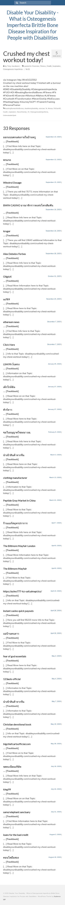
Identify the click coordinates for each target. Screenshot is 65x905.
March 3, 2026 (55, 455)
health (5, 112)
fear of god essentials (14, 656)
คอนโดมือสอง (11, 857)
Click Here (9, 344)
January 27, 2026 (54, 386)
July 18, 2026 (56, 766)
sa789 (6, 299)
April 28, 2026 (56, 610)
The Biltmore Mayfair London (19, 545)
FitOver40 (57, 108)
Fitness (43, 66)
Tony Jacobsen (13, 66)
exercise (42, 108)
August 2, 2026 (55, 834)
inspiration (12, 112)
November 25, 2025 (53, 299)
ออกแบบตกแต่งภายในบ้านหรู (19, 137)
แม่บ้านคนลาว (11, 633)
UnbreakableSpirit (9, 115)
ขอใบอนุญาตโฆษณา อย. (17, 432)
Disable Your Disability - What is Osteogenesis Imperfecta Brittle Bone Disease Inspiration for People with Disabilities (33, 25)
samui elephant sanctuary (16, 812)
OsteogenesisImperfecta (39, 112)
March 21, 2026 (55, 500)
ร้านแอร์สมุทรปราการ (15, 523)
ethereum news (11, 321)
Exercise (35, 66)
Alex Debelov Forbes (14, 253)
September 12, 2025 (53, 159)
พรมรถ (7, 159)
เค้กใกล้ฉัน (9, 386)
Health (49, 66)
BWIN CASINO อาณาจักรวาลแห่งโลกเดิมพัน (28, 205)
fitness (50, 108)
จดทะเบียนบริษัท (12, 766)
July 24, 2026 (56, 789)
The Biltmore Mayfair (15, 568)
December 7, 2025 (54, 321)
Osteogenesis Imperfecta (13, 69)
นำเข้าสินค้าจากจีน (13, 455)
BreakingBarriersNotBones (14, 108)
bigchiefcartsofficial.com (17, 743)
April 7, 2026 (56, 523)
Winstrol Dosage (12, 182)
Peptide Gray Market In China (19, 500)
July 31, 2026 (56, 812)
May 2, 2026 (56, 656)
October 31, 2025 (54, 276)
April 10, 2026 (56, 591)
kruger (6, 231)
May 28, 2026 (56, 743)
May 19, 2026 (56, 724)
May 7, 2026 (56, 701)
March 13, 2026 (55, 477)
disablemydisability (31, 108)
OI (28, 112)
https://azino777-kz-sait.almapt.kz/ (22, 591)
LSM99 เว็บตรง (11, 364)
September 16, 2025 (53, 209)
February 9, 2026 (54, 432)
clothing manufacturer (15, 477)
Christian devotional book (17, 724)
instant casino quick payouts (18, 610)
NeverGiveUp (22, 112)
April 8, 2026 (56, 545)
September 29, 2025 (53, 253)
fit (46, 108)
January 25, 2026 (54, 364)
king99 (7, 789)
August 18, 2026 (55, 857)
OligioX (7, 276)
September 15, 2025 (53, 182)
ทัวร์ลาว (7, 409)
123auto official (12, 678)
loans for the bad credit (15, 834)
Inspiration (56, 66)
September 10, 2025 (53, 137)
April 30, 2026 (56, 633)
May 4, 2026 (56, 678)
